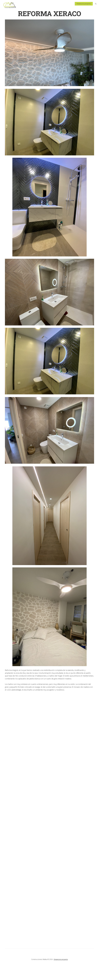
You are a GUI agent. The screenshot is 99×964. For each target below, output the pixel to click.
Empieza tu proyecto (61, 959)
